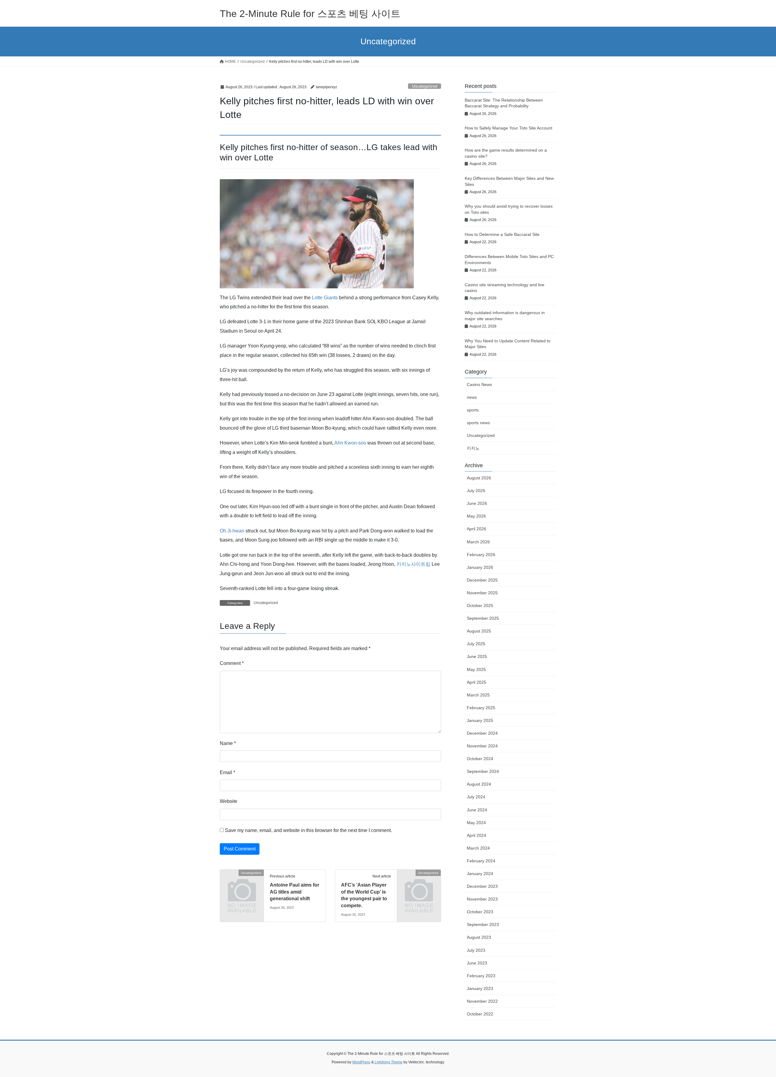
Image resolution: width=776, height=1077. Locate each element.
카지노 (473, 448)
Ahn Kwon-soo (350, 442)
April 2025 (476, 682)
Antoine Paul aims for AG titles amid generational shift (294, 891)
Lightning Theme (389, 1062)
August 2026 (479, 477)
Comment (232, 663)
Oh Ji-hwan (232, 530)
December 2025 (482, 580)
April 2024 (476, 835)
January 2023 (480, 988)
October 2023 (480, 911)
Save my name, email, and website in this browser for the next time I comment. (308, 830)
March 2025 (478, 695)
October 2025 (480, 605)
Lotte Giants (325, 297)
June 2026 (477, 503)
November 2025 (482, 592)
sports (473, 410)
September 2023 (483, 924)
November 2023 (482, 899)
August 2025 (479, 631)
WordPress (361, 1062)
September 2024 (483, 771)
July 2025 (476, 643)
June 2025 (477, 656)
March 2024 (478, 848)
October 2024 (480, 758)
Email (227, 772)
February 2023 (481, 975)
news (472, 397)
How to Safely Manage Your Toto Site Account (508, 128)
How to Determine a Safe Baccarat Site (502, 234)
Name (228, 743)
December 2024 (482, 733)
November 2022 (482, 1001)
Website (228, 801)
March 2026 (478, 541)
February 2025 (481, 707)
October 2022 (480, 1014)
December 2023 (482, 886)
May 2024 (476, 822)
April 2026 (476, 528)
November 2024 (482, 745)
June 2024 (477, 809)
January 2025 (480, 720)
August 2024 (479, 784)
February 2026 (481, 554)
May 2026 (476, 516)
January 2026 (480, 567)
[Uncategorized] (242, 882)
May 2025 (476, 669)
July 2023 (476, 950)
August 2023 (479, 937)
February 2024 (481, 860)
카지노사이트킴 (413, 564)
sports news (478, 422)
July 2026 (476, 490)
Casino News (479, 384)
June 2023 (477, 963)
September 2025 (483, 618)
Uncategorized (424, 86)
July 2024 (476, 796)
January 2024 (480, 873)
